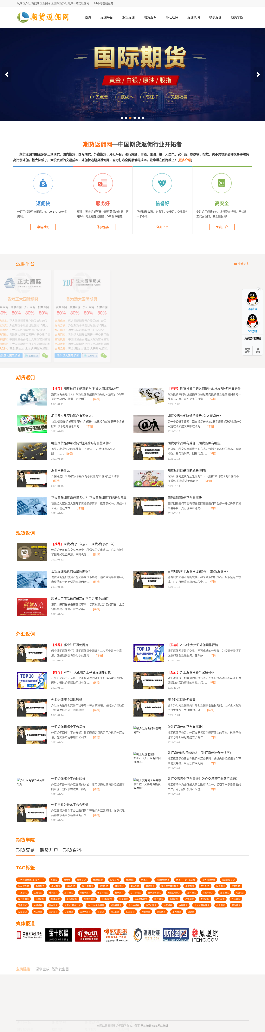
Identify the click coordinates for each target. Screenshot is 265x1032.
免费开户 (222, 227)
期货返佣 (128, 17)
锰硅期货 (38, 892)
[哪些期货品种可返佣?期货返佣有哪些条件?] (32, 459)
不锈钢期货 (107, 899)
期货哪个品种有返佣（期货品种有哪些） (195, 443)
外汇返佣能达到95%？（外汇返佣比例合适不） (200, 752)
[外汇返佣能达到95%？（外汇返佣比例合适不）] (148, 763)
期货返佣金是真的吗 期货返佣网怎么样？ (85, 388)
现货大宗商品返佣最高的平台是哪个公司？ (80, 598)
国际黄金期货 (163, 880)
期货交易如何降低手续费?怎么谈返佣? (194, 416)
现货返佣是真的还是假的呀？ (71, 571)
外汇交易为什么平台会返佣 (69, 804)
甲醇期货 (150, 886)
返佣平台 (106, 17)
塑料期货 (191, 892)
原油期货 (161, 912)
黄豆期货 (240, 892)
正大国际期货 (208, 880)
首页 (88, 17)
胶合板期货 (23, 899)
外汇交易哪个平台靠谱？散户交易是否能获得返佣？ (203, 778)
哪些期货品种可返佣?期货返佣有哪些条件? (81, 443)
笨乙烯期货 (102, 892)
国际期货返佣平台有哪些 (185, 497)
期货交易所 (98, 880)
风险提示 (123, 996)
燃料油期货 (133, 905)
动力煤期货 (87, 886)
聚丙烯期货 (72, 899)
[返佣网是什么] (32, 486)
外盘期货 (81, 880)
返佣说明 (193, 17)
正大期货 (176, 912)
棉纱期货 (71, 886)
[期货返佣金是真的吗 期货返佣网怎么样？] (32, 404)
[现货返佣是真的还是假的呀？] (32, 587)
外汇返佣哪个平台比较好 (68, 778)
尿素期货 (220, 886)
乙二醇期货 (135, 892)
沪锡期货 (189, 899)
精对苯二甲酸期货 (169, 886)
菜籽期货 (68, 892)
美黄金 (67, 880)
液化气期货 (85, 892)
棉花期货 (189, 886)
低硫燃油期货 (228, 880)
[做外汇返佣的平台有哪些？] (148, 733)
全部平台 (162, 227)
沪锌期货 (235, 899)
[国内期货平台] (132, 74)
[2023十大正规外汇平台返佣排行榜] (32, 688)
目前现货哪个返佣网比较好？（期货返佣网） (199, 571)
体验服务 (103, 227)
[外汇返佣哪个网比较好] (32, 716)
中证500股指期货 (96, 905)
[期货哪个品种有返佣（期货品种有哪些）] (149, 459)
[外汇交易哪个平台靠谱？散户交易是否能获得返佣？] (148, 789)
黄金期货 (146, 912)
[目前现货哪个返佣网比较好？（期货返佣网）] (149, 587)
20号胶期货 (23, 886)
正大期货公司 (103, 299)
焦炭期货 (55, 899)
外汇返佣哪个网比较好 (66, 699)
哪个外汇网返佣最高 (182, 699)
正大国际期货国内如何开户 (31, 880)
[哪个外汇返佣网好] (32, 661)
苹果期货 (22, 892)
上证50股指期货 (202, 905)
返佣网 (191, 912)
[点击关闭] (258, 289)
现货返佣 (150, 17)
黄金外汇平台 (25, 1001)
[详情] (96, 398)
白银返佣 (114, 880)
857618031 (202, 990)
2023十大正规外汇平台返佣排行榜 (81, 672)
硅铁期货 (53, 892)
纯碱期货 (55, 886)
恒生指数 (115, 912)
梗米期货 (119, 892)
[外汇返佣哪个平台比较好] (31, 785)
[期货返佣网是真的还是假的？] (149, 486)
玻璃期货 (104, 886)
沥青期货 (174, 899)
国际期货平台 (25, 991)
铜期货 (100, 912)
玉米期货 (53, 912)
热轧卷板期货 (141, 899)
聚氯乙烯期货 (174, 892)
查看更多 (243, 263)
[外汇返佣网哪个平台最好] (32, 743)
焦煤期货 (40, 899)
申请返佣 (43, 227)
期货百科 (72, 850)
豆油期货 (236, 905)
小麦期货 (220, 905)
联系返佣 (215, 17)
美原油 (54, 880)
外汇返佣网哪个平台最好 (68, 727)
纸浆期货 (123, 899)
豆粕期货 (22, 912)
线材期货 (53, 905)
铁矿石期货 (151, 905)
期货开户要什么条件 (185, 880)
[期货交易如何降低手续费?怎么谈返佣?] (149, 432)
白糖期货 (183, 905)
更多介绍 (185, 160)
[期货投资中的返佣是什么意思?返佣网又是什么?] (149, 404)
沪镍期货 (205, 899)
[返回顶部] (258, 350)
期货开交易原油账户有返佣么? (72, 416)
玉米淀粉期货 (154, 892)
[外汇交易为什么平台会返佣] (32, 821)
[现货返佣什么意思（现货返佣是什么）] (32, 560)
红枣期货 (236, 886)
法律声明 (123, 991)
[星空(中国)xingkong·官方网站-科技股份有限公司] (43, 26)
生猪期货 (224, 892)
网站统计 (146, 1022)
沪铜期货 (38, 905)
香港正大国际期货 (161, 299)
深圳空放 (42, 955)
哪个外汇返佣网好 (69, 645)
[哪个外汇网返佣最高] (149, 716)
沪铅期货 (220, 899)
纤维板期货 (89, 899)
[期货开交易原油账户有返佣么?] (32, 432)
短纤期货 (40, 886)
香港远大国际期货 (220, 299)
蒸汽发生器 (60, 955)
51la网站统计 (160, 1022)
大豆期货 (38, 912)
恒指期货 (130, 912)
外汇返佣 (172, 17)
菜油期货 (135, 886)
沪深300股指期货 (72, 905)
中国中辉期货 (44, 299)
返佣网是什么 (60, 470)
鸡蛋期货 (168, 905)
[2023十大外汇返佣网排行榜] (149, 661)
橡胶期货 (158, 899)
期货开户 (49, 850)
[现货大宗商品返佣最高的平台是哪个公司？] (32, 615)
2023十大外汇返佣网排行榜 (193, 645)
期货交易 (25, 850)
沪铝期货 (22, 905)
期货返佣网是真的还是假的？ (188, 470)
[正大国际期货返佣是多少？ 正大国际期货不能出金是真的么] (32, 514)
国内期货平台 (25, 996)
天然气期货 (85, 912)
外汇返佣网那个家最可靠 (191, 672)
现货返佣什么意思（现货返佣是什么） (83, 544)
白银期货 (68, 912)
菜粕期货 (119, 886)
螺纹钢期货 (116, 905)
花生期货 (205, 886)
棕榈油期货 (208, 892)
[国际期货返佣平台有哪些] (149, 514)
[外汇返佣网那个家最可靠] (149, 688)
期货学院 (237, 17)
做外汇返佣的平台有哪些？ (186, 727)
